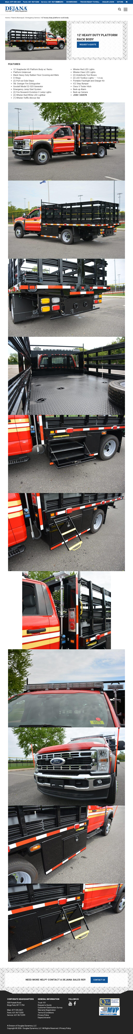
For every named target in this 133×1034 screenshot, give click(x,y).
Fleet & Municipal (17, 18)
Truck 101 (42, 1003)
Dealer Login (108, 2)
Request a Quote (88, 45)
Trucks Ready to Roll (89, 2)
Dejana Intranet (44, 1018)
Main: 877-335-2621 (13, 2)
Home (7, 18)
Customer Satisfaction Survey (50, 1008)
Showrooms (71, 2)
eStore (120, 2)
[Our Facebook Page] (75, 1005)
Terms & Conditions (46, 1013)
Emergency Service (32, 18)
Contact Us (99, 980)
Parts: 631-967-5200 (31, 2)
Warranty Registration (47, 1010)
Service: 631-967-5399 (50, 2)
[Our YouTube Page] (70, 1005)
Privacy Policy (43, 1015)
